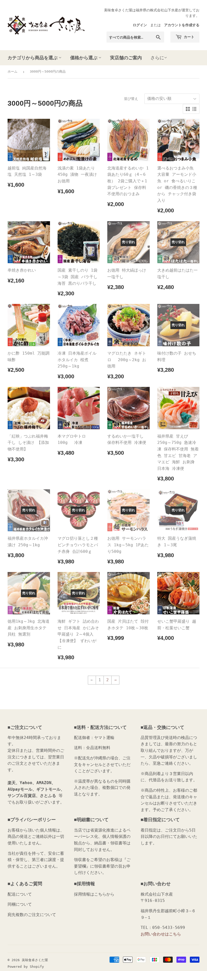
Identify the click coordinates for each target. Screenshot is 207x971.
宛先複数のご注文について (32, 914)
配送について (20, 894)
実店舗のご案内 (126, 57)
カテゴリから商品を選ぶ (33, 57)
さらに (157, 57)
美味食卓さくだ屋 (35, 960)
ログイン (140, 25)
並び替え (131, 99)
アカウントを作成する (181, 25)
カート (188, 37)
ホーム (12, 71)
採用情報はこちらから (94, 894)
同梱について (20, 904)
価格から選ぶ (84, 57)
